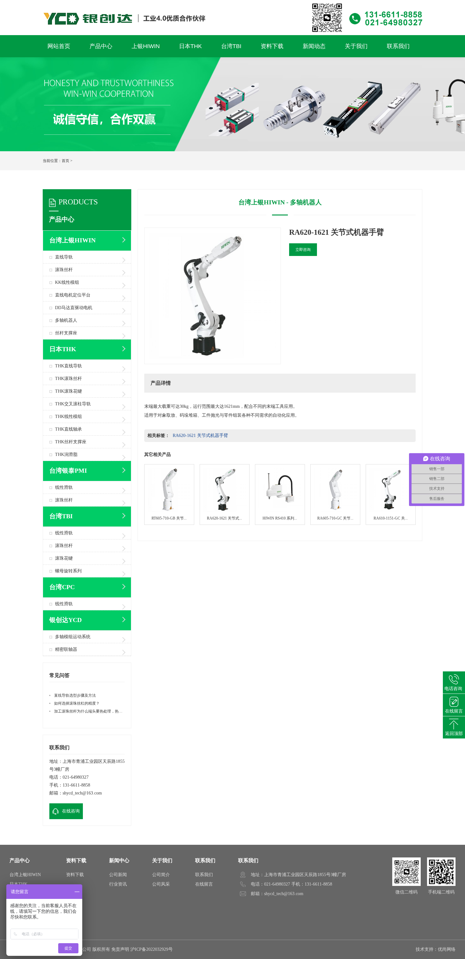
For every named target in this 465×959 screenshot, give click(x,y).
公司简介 (161, 874)
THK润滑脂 (66, 454)
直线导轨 (64, 257)
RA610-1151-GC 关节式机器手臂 (391, 494)
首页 (65, 161)
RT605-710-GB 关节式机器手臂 (169, 494)
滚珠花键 (64, 558)
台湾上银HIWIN (25, 874)
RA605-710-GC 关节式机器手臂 (335, 494)
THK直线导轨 (68, 366)
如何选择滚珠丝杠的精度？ (77, 703)
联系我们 (205, 860)
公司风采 (161, 884)
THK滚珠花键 (68, 391)
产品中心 (19, 860)
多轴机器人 (66, 320)
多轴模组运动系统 (72, 636)
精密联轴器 (66, 649)
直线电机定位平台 (72, 295)
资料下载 (76, 860)
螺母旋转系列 (68, 571)
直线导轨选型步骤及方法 (75, 695)
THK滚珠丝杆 (68, 378)
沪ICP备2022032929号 (151, 949)
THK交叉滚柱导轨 (73, 404)
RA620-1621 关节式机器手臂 (200, 435)
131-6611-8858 (76, 785)
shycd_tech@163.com (82, 793)
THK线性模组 (68, 416)
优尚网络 (447, 949)
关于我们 (162, 860)
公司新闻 (118, 874)
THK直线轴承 (68, 429)
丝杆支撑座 (66, 333)
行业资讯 (118, 884)
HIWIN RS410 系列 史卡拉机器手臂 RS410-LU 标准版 (280, 494)
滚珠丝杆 (64, 269)
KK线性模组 (67, 282)
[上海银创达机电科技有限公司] (232, 3)
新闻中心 (119, 860)
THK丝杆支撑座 (70, 441)
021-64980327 (76, 777)
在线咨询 (71, 811)
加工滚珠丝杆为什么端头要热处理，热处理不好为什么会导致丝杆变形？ (115, 711)
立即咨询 (303, 249)
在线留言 (204, 884)
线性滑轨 (64, 487)
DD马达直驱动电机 (73, 307)
